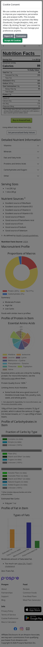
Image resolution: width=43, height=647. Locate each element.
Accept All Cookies (12, 40)
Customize (21, 36)
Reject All (8, 36)
